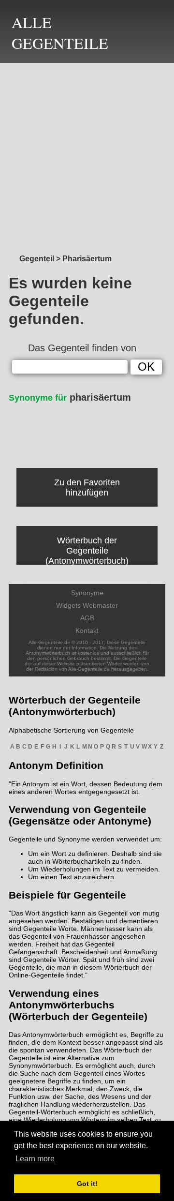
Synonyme (87, 593)
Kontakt (87, 630)
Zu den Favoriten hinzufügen (87, 487)
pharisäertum (70, 397)
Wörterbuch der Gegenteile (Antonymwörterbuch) (87, 551)
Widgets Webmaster (87, 605)
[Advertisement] (87, 156)
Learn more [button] (35, 1159)
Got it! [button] (87, 1183)
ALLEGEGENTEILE (60, 32)
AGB (87, 618)
